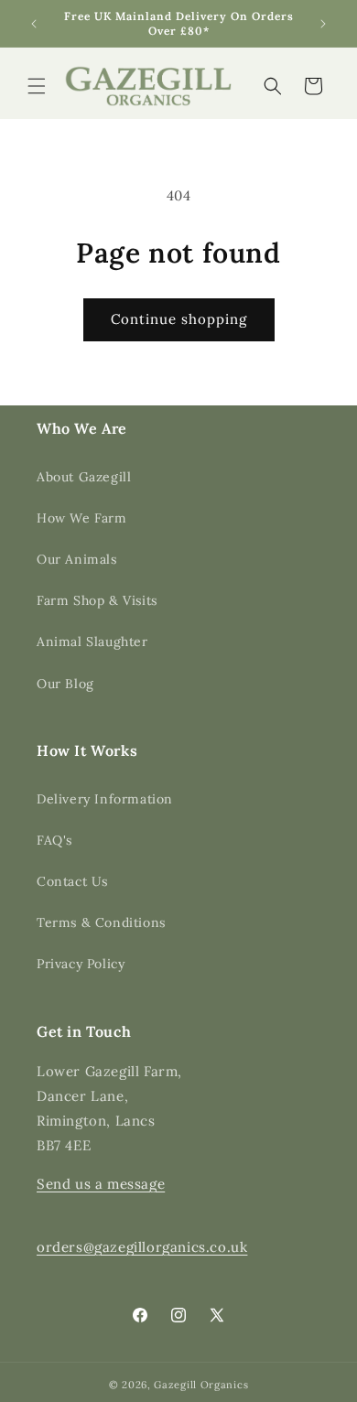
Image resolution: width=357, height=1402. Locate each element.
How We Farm (82, 518)
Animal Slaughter (92, 641)
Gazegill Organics (201, 1384)
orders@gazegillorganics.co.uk (142, 1247)
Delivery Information (105, 799)
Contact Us (72, 881)
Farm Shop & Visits (97, 600)
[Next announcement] (323, 24)
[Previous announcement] (34, 24)
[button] (36, 86)
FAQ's (54, 840)
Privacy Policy (80, 963)
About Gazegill (84, 477)
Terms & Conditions (101, 922)
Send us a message (101, 1183)
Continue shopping (179, 319)
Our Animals (77, 559)
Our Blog (65, 683)
